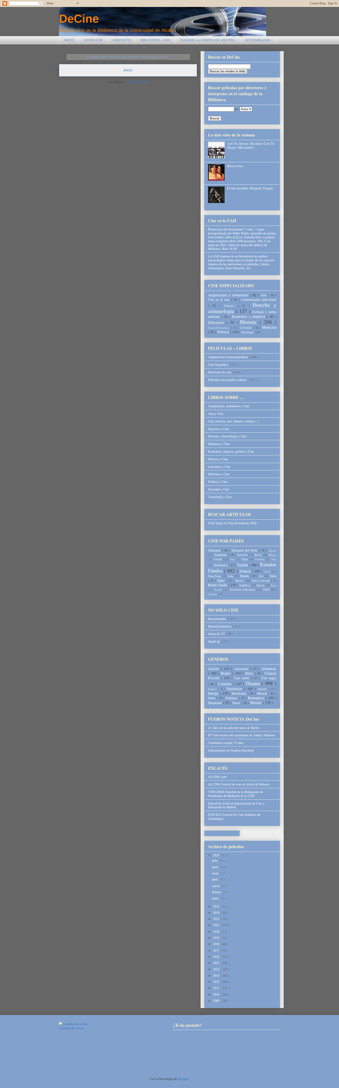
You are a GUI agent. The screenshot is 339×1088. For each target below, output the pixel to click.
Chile (233, 559)
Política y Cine (217, 481)
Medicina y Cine (218, 474)
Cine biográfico (218, 364)
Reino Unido (218, 584)
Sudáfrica (245, 585)
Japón (221, 580)
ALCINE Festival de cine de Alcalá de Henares (239, 784)
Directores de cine (220, 372)
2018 (216, 944)
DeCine (79, 18)
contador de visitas (71, 1028)
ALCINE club (217, 777)
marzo (216, 886)
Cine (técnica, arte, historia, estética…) (233, 421)
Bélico (250, 673)
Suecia (260, 585)
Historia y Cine (218, 459)
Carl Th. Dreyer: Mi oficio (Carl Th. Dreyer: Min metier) (251, 145)
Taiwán (218, 589)
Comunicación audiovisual (258, 299)
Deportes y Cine (218, 429)
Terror (236, 703)
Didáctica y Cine (219, 444)
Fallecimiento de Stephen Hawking (231, 750)
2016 (216, 956)
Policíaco (232, 698)
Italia (273, 576)
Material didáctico (220, 626)
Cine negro (268, 678)
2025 (216, 906)
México (240, 581)
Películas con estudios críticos (228, 379)
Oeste (212, 698)
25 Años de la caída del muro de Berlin (233, 727)
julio (215, 860)
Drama (254, 683)
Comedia (225, 683)
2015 (216, 963)
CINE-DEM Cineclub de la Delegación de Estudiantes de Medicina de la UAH (235, 794)
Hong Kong (215, 576)
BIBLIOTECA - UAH (155, 40)
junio (216, 867)
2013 (216, 975)
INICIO (69, 40)
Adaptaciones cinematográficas (228, 357)
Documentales (217, 618)
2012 (216, 981)
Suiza (273, 585)
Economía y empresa (249, 316)
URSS (267, 590)
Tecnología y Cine (220, 497)
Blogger (183, 1079)
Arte (264, 295)
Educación (217, 322)
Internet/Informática (219, 327)
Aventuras (268, 668)
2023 (216, 919)
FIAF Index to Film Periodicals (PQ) (232, 523)
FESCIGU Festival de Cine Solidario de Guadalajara (234, 816)
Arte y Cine (215, 413)
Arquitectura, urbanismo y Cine (228, 406)
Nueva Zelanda (261, 581)
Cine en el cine (219, 299)
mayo (216, 873)
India (231, 576)
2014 (216, 969)
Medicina (269, 327)
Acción (214, 668)
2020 (216, 931)
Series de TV (217, 633)
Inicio (128, 70)
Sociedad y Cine (218, 489)
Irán (261, 576)
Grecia (267, 571)
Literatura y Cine (219, 466)
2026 (216, 855)
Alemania (215, 550)
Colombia (259, 559)
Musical (262, 693)
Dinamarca (221, 565)
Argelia (272, 550)
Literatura (246, 328)
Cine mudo (242, 678)
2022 (216, 925)
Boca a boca (235, 166)
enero (216, 898)
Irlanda (245, 576)
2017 (216, 950)
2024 (216, 912)
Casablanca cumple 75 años (226, 742)
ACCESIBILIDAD (258, 40)
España (243, 564)
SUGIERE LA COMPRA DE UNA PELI (207, 40)
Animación (242, 668)
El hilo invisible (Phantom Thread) (250, 188)
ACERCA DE (93, 40)
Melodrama (239, 693)
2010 (216, 994)
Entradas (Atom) (138, 82)
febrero (217, 892)
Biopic (226, 673)
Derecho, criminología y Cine (227, 436)
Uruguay (213, 594)
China (245, 559)
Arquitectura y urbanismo (229, 295)
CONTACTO (122, 40)
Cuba (273, 559)
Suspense (215, 702)
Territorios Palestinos (242, 590)
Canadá (218, 559)
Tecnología (248, 332)
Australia (243, 555)
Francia (246, 571)
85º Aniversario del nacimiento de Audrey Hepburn (241, 735)
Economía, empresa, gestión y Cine (231, 451)
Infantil (263, 689)
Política (223, 331)
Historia (249, 321)
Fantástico (235, 688)
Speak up (214, 641)
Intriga (214, 693)
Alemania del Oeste (245, 550)
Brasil (259, 555)
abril (215, 879)
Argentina (221, 554)
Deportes (231, 306)
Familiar (213, 689)
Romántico (256, 697)
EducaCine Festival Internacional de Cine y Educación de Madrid (236, 805)
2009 (216, 1000)
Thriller (256, 702)
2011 (216, 988)
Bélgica (272, 555)
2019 (216, 937)
